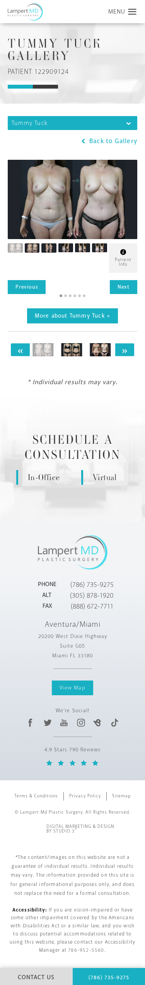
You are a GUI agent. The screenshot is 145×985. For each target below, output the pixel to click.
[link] (92, 584)
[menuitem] (31, 722)
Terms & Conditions (36, 796)
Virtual (105, 477)
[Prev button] (20, 349)
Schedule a (73, 447)
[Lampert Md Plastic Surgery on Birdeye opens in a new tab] (97, 722)
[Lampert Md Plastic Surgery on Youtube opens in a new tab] (64, 722)
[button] (132, 12)
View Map (72, 687)
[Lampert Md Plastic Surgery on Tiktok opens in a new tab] (114, 722)
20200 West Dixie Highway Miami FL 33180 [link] (72, 646)
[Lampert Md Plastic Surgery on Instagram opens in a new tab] (80, 722)
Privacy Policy (85, 796)
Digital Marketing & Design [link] (80, 829)
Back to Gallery (112, 141)
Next (124, 287)
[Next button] (124, 349)
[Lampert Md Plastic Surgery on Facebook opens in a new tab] (31, 722)
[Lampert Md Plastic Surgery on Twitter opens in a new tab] (47, 722)
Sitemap (121, 796)
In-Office (44, 477)
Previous (26, 287)
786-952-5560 (86, 950)
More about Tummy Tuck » (73, 316)
